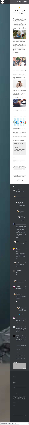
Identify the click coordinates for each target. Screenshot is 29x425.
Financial (16, 396)
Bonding (20, 166)
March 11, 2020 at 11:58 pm (19, 281)
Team (25, 400)
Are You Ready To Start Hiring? (17, 146)
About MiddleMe (19, 1)
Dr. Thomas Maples (18, 326)
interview (24, 397)
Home (15, 1)
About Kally (22, 1)
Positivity (16, 400)
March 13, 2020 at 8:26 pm (18, 327)
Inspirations (21, 397)
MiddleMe (2, 3)
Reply (25, 202)
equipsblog (17, 286)
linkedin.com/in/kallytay (18, 153)
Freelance (14, 167)
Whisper (13, 383)
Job (13, 398)
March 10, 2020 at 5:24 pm (20, 203)
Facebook (14, 405)
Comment (24, 368)
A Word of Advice (14, 376)
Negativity (17, 399)
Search (13, 414)
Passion (23, 399)
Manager (14, 399)
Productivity (19, 400)
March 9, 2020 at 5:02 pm (18, 249)
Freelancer (17, 167)
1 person (18, 193)
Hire (19, 167)
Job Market (18, 398)
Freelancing (24, 396)
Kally (20, 210)
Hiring (21, 167)
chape (16, 248)
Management (24, 167)
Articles (26, 1)
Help (15, 397)
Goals (13, 397)
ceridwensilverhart (19, 335)
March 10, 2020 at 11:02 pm (19, 294)
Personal (14, 400)
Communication (23, 166)
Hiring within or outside (16, 147)
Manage (20, 398)
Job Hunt (15, 398)
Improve (19, 397)
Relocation (14, 381)
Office (21, 399)
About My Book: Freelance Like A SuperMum (23, 2)
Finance (14, 396)
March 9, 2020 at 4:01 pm (18, 189)
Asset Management (16, 166)
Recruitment (22, 400)
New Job (19, 399)
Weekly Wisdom (14, 382)
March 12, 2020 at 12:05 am (21, 211)
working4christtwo (19, 270)
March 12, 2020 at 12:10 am (21, 308)
